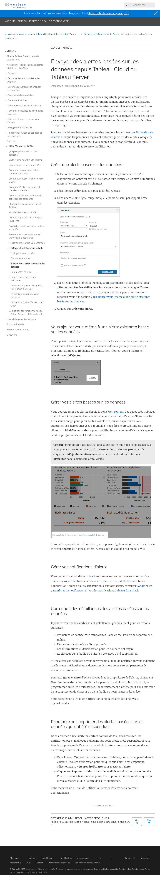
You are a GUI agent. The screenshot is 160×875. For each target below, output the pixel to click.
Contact (39, 863)
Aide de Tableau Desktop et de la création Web (51, 34)
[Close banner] (156, 13)
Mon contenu (116, 411)
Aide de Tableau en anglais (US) (108, 13)
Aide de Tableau (16, 34)
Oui (136, 820)
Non (149, 820)
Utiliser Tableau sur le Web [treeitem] (20, 146)
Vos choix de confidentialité (87, 863)
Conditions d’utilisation (57, 858)
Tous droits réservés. (46, 869)
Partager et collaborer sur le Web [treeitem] (25, 248)
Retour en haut (104, 806)
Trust (28, 863)
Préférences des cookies (59, 863)
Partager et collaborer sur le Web (100, 34)
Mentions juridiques (23, 858)
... (79, 34)
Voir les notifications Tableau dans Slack (113, 590)
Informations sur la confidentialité (106, 858)
